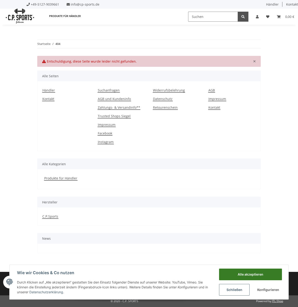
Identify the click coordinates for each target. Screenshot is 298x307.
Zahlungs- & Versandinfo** (119, 107)
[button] (257, 17)
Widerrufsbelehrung (169, 90)
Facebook (105, 133)
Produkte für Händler (60, 178)
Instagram (106, 142)
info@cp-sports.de (85, 4)
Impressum (106, 124)
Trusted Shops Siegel (114, 116)
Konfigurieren (268, 290)
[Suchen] (243, 17)
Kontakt (48, 99)
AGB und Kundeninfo (114, 99)
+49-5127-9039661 (45, 4)
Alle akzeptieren (250, 274)
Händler (272, 4)
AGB (211, 90)
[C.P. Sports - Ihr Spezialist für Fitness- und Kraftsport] (20, 16)
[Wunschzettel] (267, 17)
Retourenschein (165, 107)
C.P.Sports (50, 216)
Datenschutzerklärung (46, 292)
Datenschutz (163, 99)
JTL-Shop (277, 301)
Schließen (234, 290)
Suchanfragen (109, 90)
